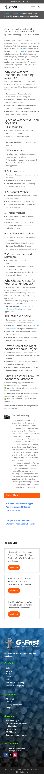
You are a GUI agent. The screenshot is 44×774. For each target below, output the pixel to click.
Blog (12, 13)
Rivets (8, 676)
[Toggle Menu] (33, 7)
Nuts (8, 674)
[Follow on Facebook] (6, 755)
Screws (9, 671)
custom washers (21, 51)
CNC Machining (12, 732)
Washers (18, 13)
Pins (8, 679)
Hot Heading (11, 729)
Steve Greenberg (13, 35)
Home (6, 13)
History (9, 702)
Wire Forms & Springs (15, 685)
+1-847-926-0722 (15, 2)
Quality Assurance (14, 704)
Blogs (8, 707)
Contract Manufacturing (16, 735)
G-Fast (10, 408)
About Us (10, 699)
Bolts (8, 668)
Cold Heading (11, 726)
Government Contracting (16, 723)
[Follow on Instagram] (15, 755)
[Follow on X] (11, 755)
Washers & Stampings (15, 682)
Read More (14, 567)
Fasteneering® (12, 720)
